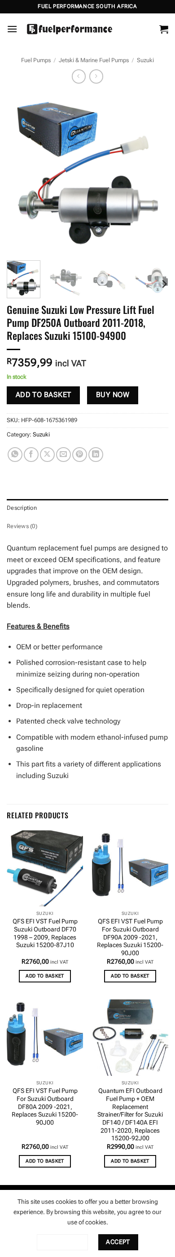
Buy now (112, 395)
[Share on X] (47, 454)
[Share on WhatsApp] (15, 454)
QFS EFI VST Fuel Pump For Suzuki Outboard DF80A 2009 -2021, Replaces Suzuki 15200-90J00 (45, 1106)
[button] (12, 29)
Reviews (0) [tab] (22, 526)
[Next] (154, 173)
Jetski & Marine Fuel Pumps (94, 60)
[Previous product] (96, 76)
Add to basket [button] (45, 976)
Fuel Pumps (36, 60)
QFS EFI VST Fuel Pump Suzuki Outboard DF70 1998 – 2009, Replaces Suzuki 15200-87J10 (45, 933)
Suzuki (145, 60)
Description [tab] (22, 507)
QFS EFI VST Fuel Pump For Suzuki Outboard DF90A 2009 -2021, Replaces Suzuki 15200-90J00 (130, 937)
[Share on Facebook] (31, 454)
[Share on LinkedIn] (95, 454)
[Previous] (21, 173)
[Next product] (79, 76)
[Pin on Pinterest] (79, 454)
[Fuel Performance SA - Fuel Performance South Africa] (69, 29)
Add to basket (43, 395)
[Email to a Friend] (63, 454)
